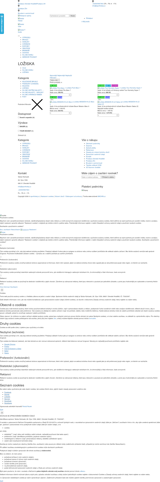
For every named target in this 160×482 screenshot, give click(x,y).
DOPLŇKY (25, 152)
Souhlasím (14, 287)
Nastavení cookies (47, 196)
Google (6, 394)
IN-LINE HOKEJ (27, 70)
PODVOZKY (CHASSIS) (30, 84)
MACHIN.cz (102, 196)
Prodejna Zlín (22, 8)
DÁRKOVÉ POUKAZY (29, 163)
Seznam (7, 399)
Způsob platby (91, 148)
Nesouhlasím (15, 229)
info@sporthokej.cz (98, 6)
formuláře (92, 318)
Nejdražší (68, 75)
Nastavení (32, 229)
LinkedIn (7, 397)
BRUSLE (25, 146)
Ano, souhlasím (5, 229)
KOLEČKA (25, 86)
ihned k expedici (27, 117)
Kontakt (88, 156)
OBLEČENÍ (26, 154)
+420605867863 (98, 3)
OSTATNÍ (25, 159)
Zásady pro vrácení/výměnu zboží (97, 152)
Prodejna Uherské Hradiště (95, 159)
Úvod (24, 68)
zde (54, 318)
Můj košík (85, 21)
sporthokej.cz (35, 196)
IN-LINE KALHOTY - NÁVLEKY (32, 92)
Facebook (7, 392)
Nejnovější (53, 75)
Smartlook (7, 401)
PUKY (24, 97)
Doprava (89, 146)
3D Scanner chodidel (93, 167)
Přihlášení (89, 18)
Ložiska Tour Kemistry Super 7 (131, 88)
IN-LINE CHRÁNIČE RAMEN (32, 94)
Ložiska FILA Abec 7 (73, 88)
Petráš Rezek (27, 406)
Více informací (5, 287)
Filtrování (53, 77)
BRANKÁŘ (25, 156)
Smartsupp (8, 403)
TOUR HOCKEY (26, 131)
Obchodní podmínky (93, 143)
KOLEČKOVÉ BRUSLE (30, 81)
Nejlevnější (61, 75)
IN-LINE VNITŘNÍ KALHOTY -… (33, 90)
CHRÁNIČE (26, 150)
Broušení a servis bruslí (26, 13)
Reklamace (90, 150)
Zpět (1, 410)
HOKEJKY (25, 148)
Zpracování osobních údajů (95, 154)
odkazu (82, 471)
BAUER (24, 126)
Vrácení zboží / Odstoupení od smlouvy (68, 196)
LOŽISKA (25, 72)
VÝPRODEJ (26, 143)
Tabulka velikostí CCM (93, 165)
